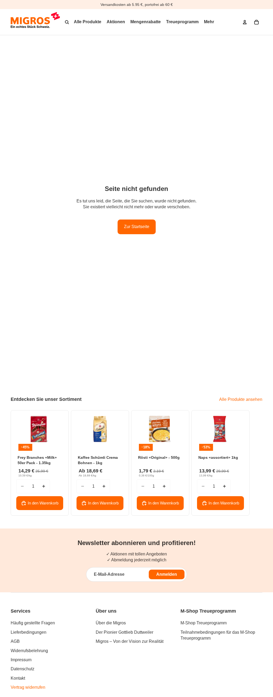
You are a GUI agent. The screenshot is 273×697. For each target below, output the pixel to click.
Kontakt (18, 678)
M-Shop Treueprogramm (203, 623)
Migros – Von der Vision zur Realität (129, 641)
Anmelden (166, 574)
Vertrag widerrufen (28, 687)
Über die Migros (111, 623)
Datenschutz (22, 669)
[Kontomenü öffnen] (245, 22)
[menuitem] (209, 22)
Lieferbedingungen (28, 632)
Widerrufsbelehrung (29, 650)
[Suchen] (67, 22)
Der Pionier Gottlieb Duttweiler (124, 632)
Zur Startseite (136, 226)
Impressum (21, 659)
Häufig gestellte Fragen (33, 623)
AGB (15, 641)
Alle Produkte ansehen (240, 399)
